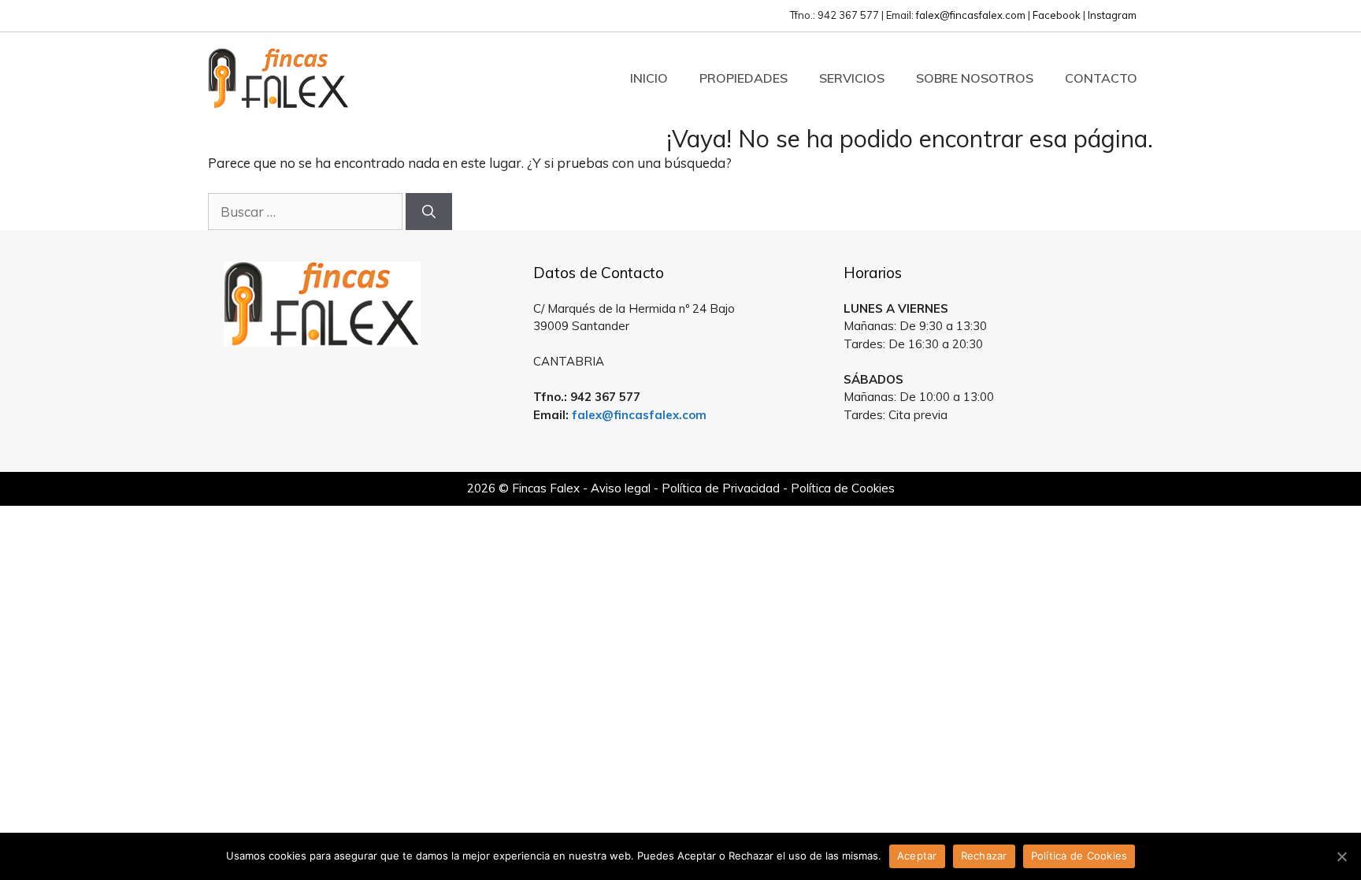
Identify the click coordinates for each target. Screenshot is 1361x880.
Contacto (1101, 78)
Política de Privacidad (721, 488)
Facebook (1057, 15)
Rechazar (984, 855)
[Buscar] (429, 212)
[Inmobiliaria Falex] (279, 76)
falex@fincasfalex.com (970, 15)
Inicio (649, 78)
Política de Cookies (843, 488)
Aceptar (917, 855)
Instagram (1112, 15)
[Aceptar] (1341, 856)
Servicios (851, 78)
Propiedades (743, 78)
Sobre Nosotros (974, 78)
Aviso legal (621, 488)
